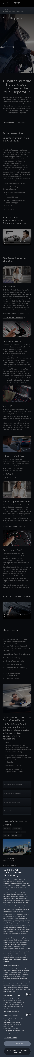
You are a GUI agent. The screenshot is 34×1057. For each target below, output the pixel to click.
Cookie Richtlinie (7, 959)
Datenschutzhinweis (22, 959)
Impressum (8, 961)
